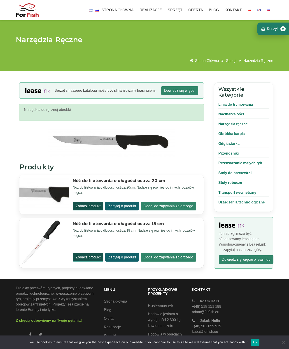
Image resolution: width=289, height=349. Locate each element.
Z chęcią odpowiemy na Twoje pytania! (49, 320)
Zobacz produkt (88, 206)
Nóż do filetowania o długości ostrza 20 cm (119, 180)
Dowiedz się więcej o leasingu (246, 259)
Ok (255, 342)
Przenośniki (228, 153)
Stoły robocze (230, 183)
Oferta (195, 10)
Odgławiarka (229, 144)
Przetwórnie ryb (160, 305)
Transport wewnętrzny (237, 192)
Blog (214, 10)
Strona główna (118, 10)
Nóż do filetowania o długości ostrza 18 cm (118, 223)
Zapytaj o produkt (122, 206)
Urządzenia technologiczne (241, 202)
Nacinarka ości (231, 114)
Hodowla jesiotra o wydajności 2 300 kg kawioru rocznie (164, 320)
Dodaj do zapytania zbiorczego (168, 206)
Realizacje (151, 10)
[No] (283, 342)
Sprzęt (175, 10)
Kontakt (233, 10)
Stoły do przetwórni (235, 173)
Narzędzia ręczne (258, 61)
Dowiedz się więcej (179, 90)
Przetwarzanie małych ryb (240, 163)
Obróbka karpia (231, 134)
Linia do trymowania (235, 104)
